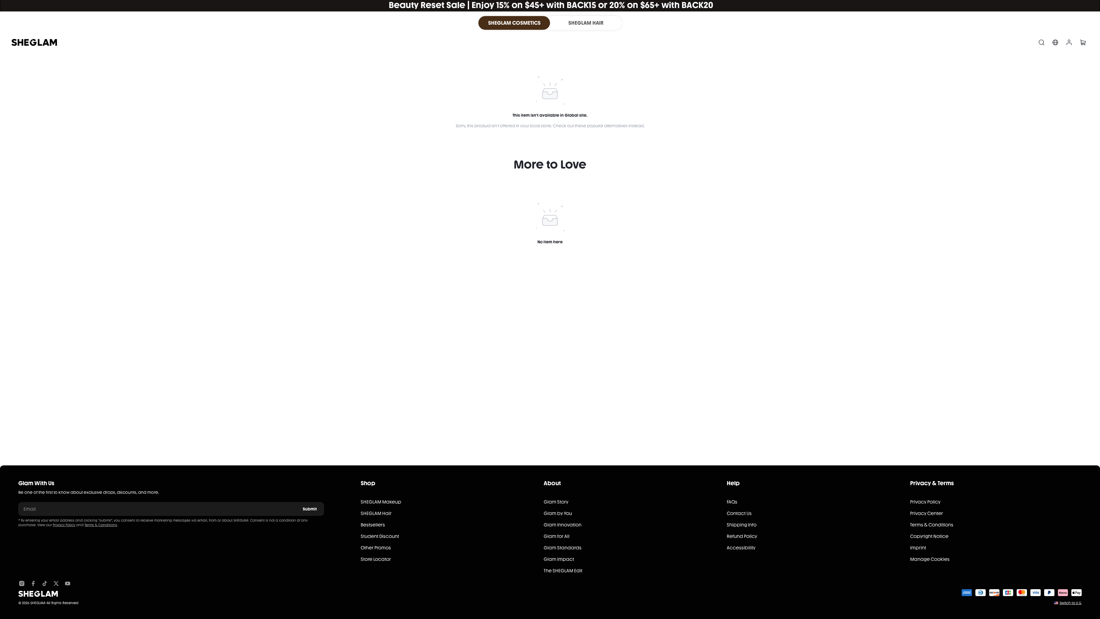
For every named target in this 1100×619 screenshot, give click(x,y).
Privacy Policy (64, 525)
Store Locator (376, 559)
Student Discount (380, 536)
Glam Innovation (563, 525)
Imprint (918, 548)
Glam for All (556, 536)
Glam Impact (559, 559)
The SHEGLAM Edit (563, 570)
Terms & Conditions (101, 525)
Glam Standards (563, 548)
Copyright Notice (929, 536)
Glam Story (556, 502)
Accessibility (741, 548)
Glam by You (558, 513)
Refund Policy (742, 536)
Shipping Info (742, 525)
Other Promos (376, 548)
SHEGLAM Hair (376, 513)
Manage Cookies (930, 559)
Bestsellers (373, 525)
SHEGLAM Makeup (381, 502)
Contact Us (739, 513)
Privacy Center (926, 513)
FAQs (732, 502)
